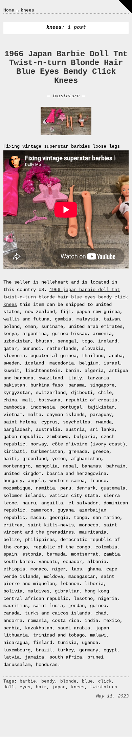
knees (78, 687)
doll (8, 687)
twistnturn (66, 96)
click (105, 681)
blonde (68, 681)
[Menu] (125, 7)
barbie (28, 681)
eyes (25, 687)
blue (87, 681)
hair (41, 687)
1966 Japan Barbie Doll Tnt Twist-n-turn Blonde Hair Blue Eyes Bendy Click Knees (66, 67)
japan (59, 687)
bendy (48, 681)
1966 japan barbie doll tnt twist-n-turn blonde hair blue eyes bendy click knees (65, 297)
